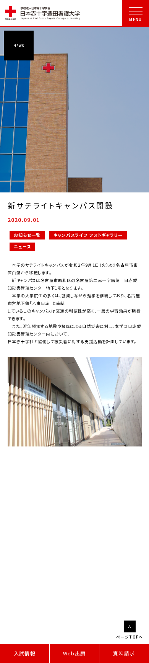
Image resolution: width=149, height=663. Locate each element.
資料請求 (124, 653)
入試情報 (25, 653)
